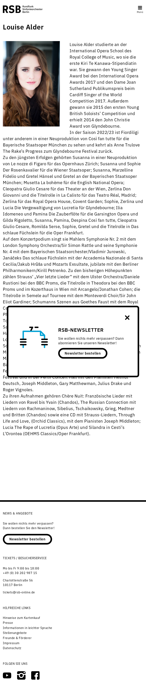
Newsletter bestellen (83, 353)
